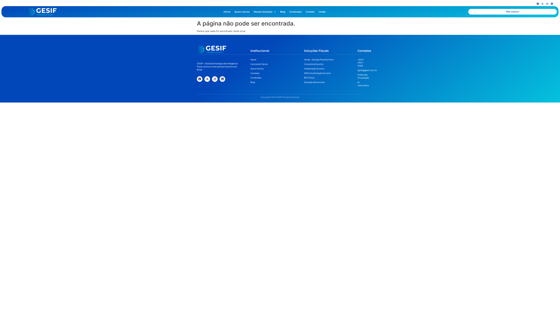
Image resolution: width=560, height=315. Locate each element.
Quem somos (242, 11)
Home (227, 11)
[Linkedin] (552, 3)
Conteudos (295, 11)
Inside (322, 11)
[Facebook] (538, 3)
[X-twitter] (542, 3)
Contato (310, 11)
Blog (282, 11)
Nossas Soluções (263, 11)
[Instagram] (547, 3)
